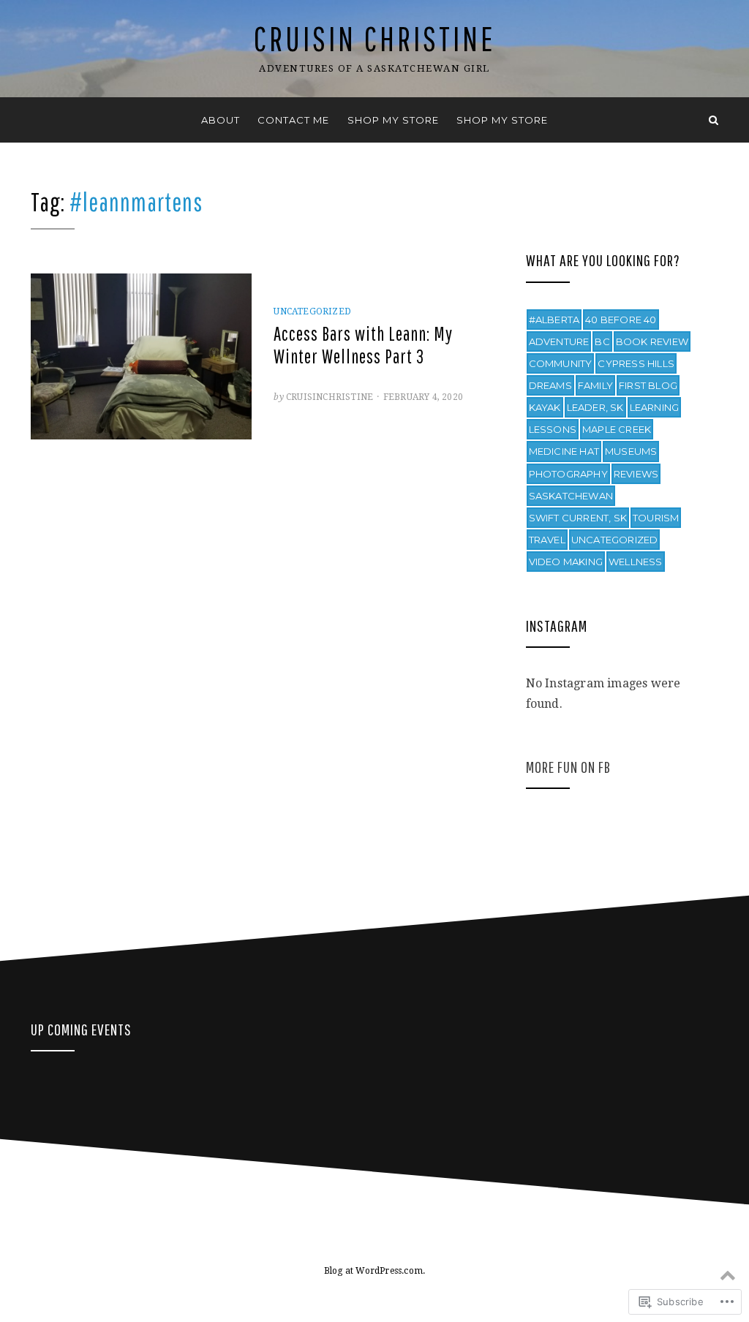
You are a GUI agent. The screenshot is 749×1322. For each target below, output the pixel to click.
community (560, 363)
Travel (547, 539)
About (220, 120)
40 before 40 (620, 319)
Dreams (550, 385)
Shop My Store (393, 120)
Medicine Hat (564, 451)
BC (602, 341)
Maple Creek (616, 429)
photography (568, 474)
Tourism (656, 518)
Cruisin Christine (374, 38)
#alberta (554, 319)
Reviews (636, 474)
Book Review (652, 341)
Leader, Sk (595, 407)
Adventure (559, 341)
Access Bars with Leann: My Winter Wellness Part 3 (363, 344)
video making (566, 561)
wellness (636, 561)
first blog (648, 385)
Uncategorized (312, 311)
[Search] (713, 120)
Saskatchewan (571, 496)
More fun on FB (568, 767)
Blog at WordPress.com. (374, 1271)
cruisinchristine (329, 397)
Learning (655, 407)
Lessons (552, 429)
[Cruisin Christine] (35, 120)
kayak (545, 407)
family (595, 385)
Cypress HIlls (636, 363)
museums (631, 451)
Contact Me (293, 120)
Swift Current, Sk (578, 518)
